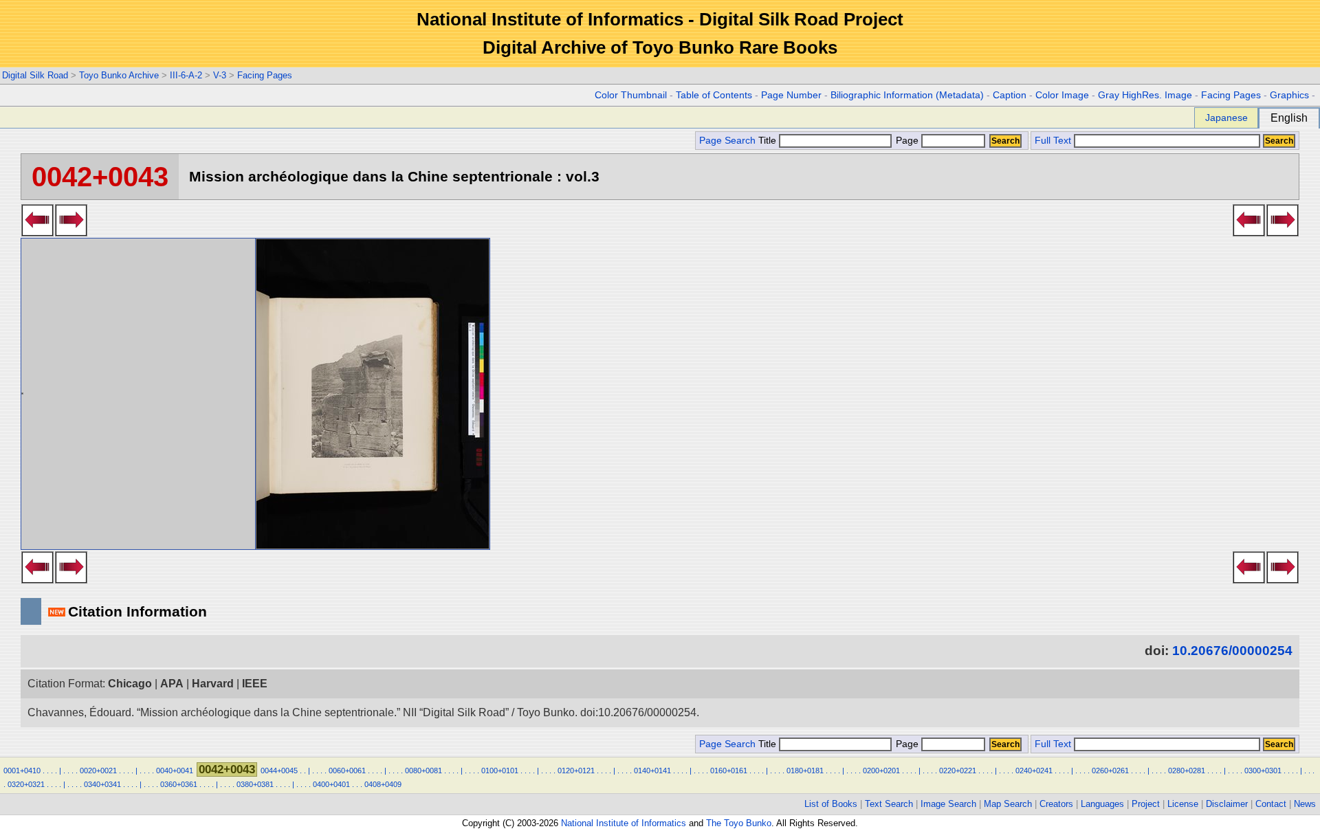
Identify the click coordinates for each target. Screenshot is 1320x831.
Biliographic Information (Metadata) (907, 95)
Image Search (948, 804)
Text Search (889, 804)
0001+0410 (22, 770)
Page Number (791, 95)
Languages (1102, 804)
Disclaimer (1227, 804)
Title (768, 140)
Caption (1009, 95)
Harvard (213, 683)
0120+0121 (576, 770)
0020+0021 (98, 770)
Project (1146, 804)
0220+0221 (957, 770)
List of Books (830, 804)
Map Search (1008, 804)
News (1305, 804)
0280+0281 (1186, 770)
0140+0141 (652, 770)
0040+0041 (174, 770)
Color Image (1062, 95)
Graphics (1289, 95)
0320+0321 (26, 784)
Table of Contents (714, 95)
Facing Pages (264, 75)
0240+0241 (1034, 770)
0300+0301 (1263, 770)
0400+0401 (331, 784)
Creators (1056, 804)
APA (172, 683)
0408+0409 (383, 784)
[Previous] (37, 232)
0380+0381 (255, 784)
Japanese (1226, 117)
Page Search (727, 140)
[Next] (71, 232)
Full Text (1053, 140)
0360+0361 (178, 784)
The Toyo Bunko (738, 823)
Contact (1270, 804)
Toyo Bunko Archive (119, 75)
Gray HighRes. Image (1145, 95)
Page (907, 140)
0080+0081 (423, 770)
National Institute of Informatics (623, 823)
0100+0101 (499, 770)
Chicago (130, 683)
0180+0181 (805, 770)
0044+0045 (279, 770)
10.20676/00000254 (1232, 650)
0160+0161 (728, 770)
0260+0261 (1110, 770)
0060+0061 (347, 770)
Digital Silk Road (35, 75)
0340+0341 (102, 784)
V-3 (219, 75)
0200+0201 (881, 770)
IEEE (254, 683)
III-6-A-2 (186, 75)
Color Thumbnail (631, 95)
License (1182, 804)
